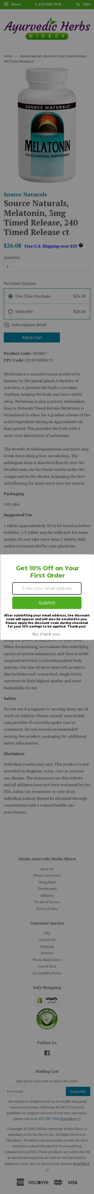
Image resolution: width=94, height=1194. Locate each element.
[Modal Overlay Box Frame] (47, 597)
